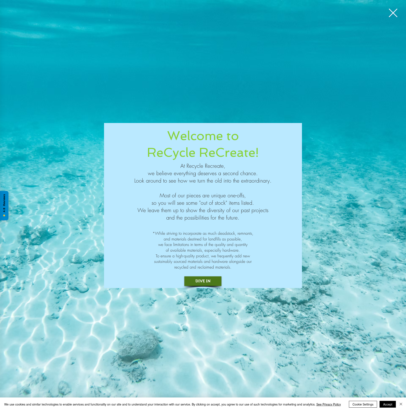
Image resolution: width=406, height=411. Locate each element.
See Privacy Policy (328, 404)
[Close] (400, 404)
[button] (393, 12)
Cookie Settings (363, 404)
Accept (387, 404)
